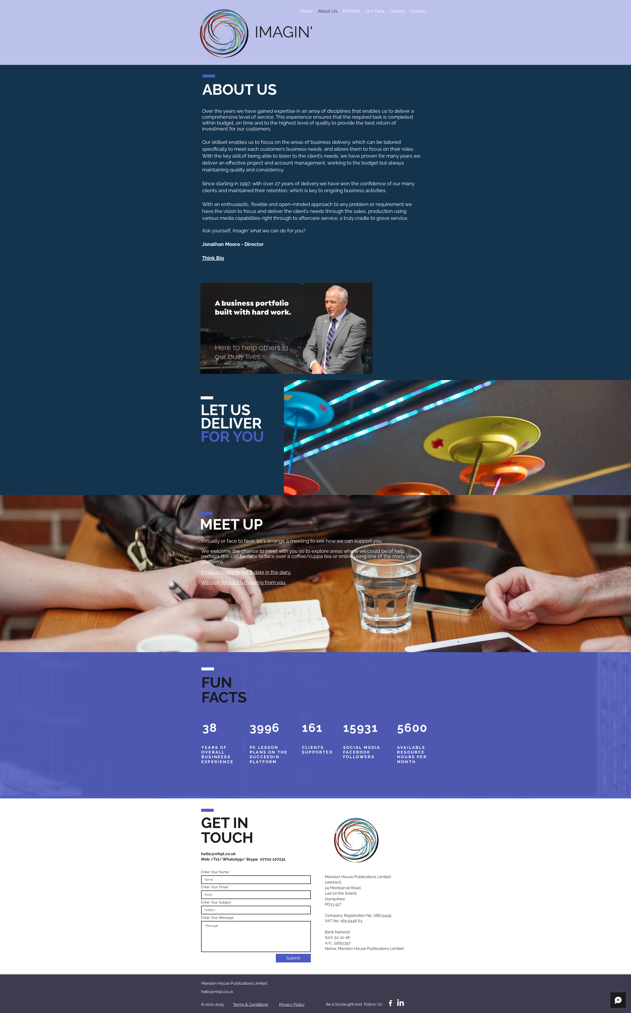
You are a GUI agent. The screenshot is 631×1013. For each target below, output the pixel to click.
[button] (366, 368)
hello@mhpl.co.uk (218, 853)
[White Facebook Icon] (390, 1003)
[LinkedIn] (400, 1003)
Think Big (213, 258)
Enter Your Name (215, 872)
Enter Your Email (214, 887)
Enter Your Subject (216, 902)
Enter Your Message (217, 917)
